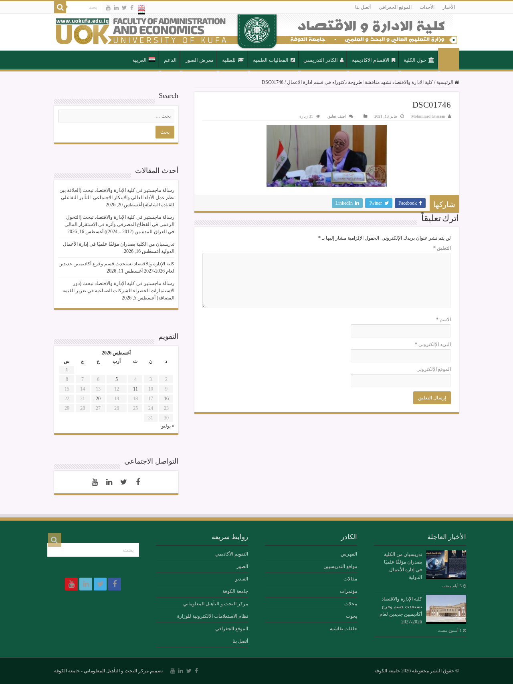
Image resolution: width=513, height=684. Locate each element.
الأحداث (427, 7)
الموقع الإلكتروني (433, 369)
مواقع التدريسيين (340, 566)
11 (135, 389)
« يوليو (168, 426)
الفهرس (349, 554)
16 (166, 398)
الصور (242, 566)
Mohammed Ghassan (428, 116)
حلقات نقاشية (343, 628)
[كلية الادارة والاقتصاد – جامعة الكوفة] (256, 32)
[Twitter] (124, 7)
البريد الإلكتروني (433, 344)
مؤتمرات (348, 591)
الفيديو (241, 579)
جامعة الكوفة (235, 591)
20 (98, 398)
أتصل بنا (363, 7)
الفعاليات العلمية (271, 60)
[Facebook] (131, 7)
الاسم (443, 319)
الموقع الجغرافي (395, 7)
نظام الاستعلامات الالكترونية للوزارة (212, 616)
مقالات (350, 579)
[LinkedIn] (116, 7)
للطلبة (229, 60)
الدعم (170, 60)
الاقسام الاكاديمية (371, 60)
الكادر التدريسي (320, 60)
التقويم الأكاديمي (231, 554)
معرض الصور (199, 60)
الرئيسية (448, 59)
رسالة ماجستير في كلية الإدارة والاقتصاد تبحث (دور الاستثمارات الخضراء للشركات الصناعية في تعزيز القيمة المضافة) (118, 291)
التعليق (442, 248)
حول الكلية (415, 60)
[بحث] (60, 7)
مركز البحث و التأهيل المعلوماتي (215, 604)
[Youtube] (108, 7)
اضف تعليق (336, 116)
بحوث (351, 616)
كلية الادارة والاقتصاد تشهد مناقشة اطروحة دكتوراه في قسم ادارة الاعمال (360, 82)
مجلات (350, 604)
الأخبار (448, 7)
